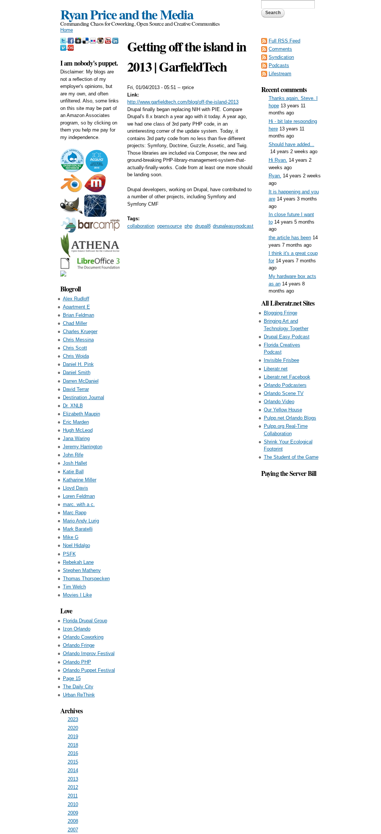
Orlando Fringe (79, 645)
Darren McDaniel (81, 381)
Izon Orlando (76, 629)
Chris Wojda (76, 356)
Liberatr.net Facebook (287, 377)
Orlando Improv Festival (89, 653)
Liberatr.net (276, 369)
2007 (73, 830)
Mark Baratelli (78, 529)
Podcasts (279, 65)
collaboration (140, 226)
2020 (73, 728)
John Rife (73, 455)
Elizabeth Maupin (81, 414)
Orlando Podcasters (285, 385)
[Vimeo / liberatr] (64, 47)
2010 (73, 804)
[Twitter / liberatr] (64, 39)
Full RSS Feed (284, 41)
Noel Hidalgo (76, 545)
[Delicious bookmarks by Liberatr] (86, 39)
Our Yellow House (283, 410)
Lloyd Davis (75, 488)
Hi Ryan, (278, 160)
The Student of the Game (291, 457)
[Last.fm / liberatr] (71, 47)
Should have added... (291, 144)
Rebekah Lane (78, 562)
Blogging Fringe (280, 313)
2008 (73, 821)
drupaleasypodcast (233, 226)
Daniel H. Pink (78, 364)
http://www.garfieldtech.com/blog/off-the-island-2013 (182, 102)
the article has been (290, 237)
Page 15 (72, 678)
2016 (73, 753)
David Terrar (76, 389)
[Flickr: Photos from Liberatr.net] (93, 39)
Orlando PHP (77, 662)
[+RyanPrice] (79, 39)
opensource (169, 226)
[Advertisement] (291, 590)
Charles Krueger (80, 331)
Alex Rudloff (76, 298)
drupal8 (203, 226)
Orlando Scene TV (284, 393)
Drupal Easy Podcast (287, 336)
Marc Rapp (74, 512)
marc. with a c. (79, 504)
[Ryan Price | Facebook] (71, 39)
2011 (73, 796)
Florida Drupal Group (85, 620)
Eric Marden (76, 422)
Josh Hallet (75, 463)
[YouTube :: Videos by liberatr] (108, 39)
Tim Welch (74, 587)
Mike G (71, 537)
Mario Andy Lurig (81, 521)
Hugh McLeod (78, 430)
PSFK (69, 554)
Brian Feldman (78, 315)
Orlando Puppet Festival (89, 670)
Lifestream (280, 73)
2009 (73, 813)
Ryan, (275, 176)
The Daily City (78, 686)
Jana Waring (76, 438)
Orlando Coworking (83, 637)
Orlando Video (279, 401)
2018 (73, 745)
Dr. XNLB (73, 405)
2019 (73, 736)
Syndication (281, 57)
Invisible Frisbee (281, 360)
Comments (280, 49)
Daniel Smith (76, 372)
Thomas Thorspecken (86, 578)
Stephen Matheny (82, 570)
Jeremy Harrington (82, 446)
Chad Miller (75, 323)
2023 (73, 719)
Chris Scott (75, 348)
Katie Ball (73, 471)
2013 (73, 779)
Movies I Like (77, 595)
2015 (73, 762)
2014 (73, 770)
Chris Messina (78, 339)
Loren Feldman (79, 496)
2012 (73, 787)
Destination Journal (83, 397)
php (188, 226)
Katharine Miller (79, 480)
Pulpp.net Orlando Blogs (290, 418)
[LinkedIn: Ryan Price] (115, 39)
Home (66, 30)
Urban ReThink (79, 695)
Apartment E (76, 307)
